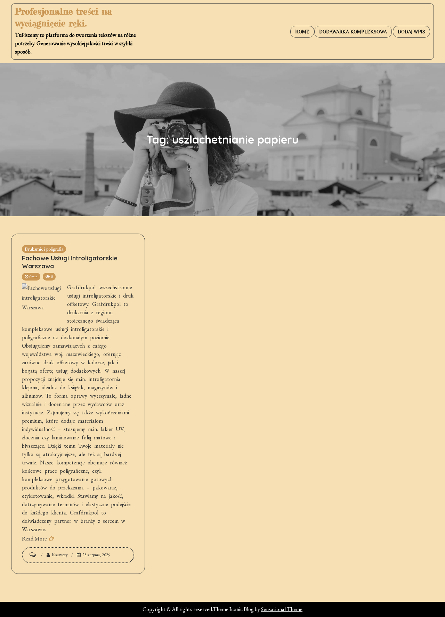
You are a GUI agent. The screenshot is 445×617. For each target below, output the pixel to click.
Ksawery (60, 554)
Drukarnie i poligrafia (44, 249)
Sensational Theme (281, 609)
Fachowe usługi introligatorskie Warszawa (70, 262)
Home (302, 31)
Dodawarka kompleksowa (353, 31)
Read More (34, 538)
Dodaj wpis (411, 31)
